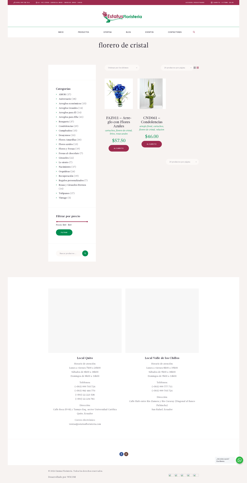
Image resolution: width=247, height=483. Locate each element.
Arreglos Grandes (68, 108)
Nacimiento (65, 167)
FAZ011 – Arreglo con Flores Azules (118, 122)
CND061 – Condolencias (151, 120)
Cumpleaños (65, 131)
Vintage (63, 198)
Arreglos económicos (70, 103)
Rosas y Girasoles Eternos (72, 185)
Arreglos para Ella (68, 117)
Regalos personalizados (71, 180)
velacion (160, 130)
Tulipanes (64, 193)
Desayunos (64, 135)
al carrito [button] (119, 148)
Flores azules (66, 144)
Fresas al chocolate (69, 153)
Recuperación (66, 176)
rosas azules (122, 134)
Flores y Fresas (67, 149)
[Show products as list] (198, 68)
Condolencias (66, 126)
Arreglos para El (67, 112)
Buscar (85, 253)
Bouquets (64, 122)
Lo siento (63, 162)
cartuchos (110, 130)
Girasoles (64, 158)
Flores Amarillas (67, 140)
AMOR (62, 94)
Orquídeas (64, 171)
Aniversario (65, 99)
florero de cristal (124, 130)
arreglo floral (146, 126)
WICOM (71, 477)
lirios (112, 134)
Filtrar (64, 232)
